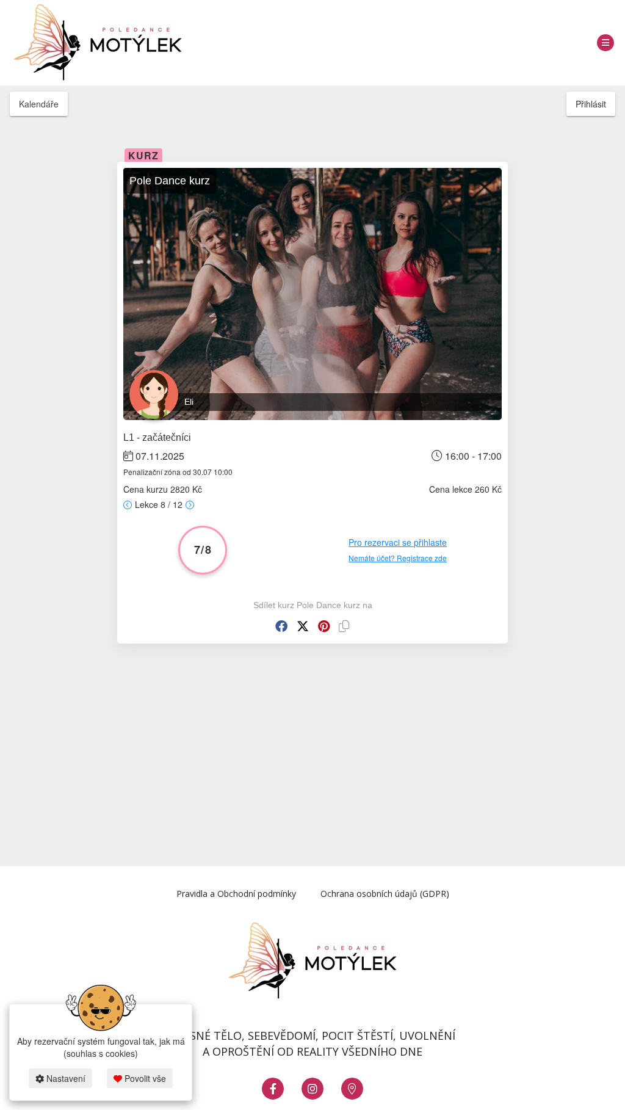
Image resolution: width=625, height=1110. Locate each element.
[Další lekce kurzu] (190, 504)
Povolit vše (144, 1078)
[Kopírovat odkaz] (344, 626)
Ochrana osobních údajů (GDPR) (384, 893)
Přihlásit (591, 104)
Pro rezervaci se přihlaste (398, 542)
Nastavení (64, 1078)
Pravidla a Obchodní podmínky (236, 893)
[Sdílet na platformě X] (303, 626)
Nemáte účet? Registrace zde (398, 558)
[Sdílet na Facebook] (281, 626)
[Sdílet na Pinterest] (324, 626)
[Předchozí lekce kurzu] (127, 504)
